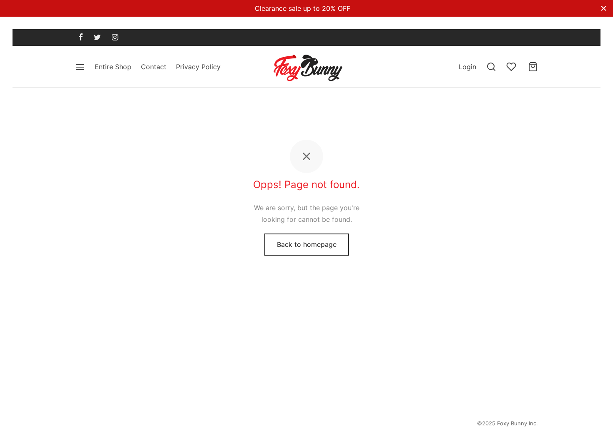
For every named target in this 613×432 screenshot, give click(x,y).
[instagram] (114, 37)
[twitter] (97, 37)
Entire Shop (113, 67)
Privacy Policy (198, 67)
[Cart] (533, 67)
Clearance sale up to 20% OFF (302, 8)
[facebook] (80, 37)
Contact (153, 67)
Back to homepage (307, 244)
